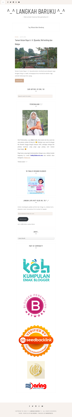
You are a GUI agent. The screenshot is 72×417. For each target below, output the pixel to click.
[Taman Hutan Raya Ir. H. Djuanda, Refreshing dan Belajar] (36, 57)
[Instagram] (39, 406)
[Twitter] (32, 406)
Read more (19, 80)
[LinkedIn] (35, 406)
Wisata (16, 37)
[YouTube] (42, 406)
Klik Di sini (23, 219)
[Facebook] (29, 406)
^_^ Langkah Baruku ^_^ (36, 11)
